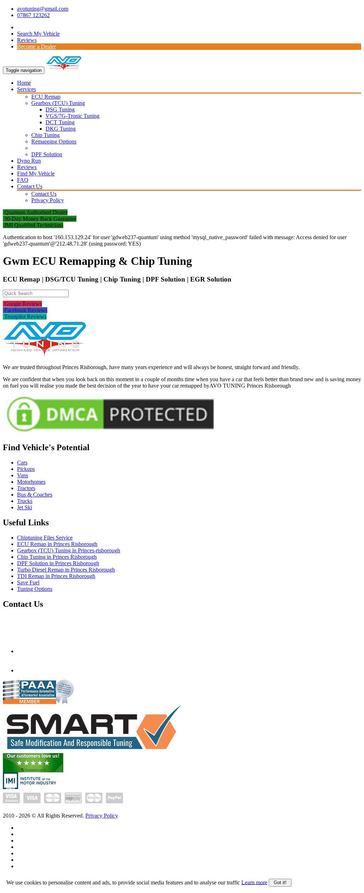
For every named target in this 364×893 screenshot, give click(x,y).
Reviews (27, 40)
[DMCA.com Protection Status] (110, 434)
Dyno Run (29, 161)
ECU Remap (45, 97)
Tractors (26, 488)
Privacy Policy (47, 200)
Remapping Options (53, 141)
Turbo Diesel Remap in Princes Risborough (66, 570)
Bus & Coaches (34, 495)
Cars (22, 462)
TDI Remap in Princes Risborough (56, 576)
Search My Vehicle (38, 34)
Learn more (254, 882)
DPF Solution (46, 154)
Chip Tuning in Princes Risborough (57, 557)
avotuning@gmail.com (42, 9)
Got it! (280, 882)
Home (24, 83)
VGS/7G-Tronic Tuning (73, 116)
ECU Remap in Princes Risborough (57, 544)
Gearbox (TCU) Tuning (58, 103)
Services (26, 89)
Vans (22, 475)
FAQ (22, 180)
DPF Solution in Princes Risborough (58, 563)
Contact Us (29, 186)
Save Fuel (28, 582)
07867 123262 (33, 15)
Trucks (24, 501)
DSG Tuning (60, 109)
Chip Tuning (45, 135)
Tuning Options (34, 589)
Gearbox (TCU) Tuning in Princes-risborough (68, 550)
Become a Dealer (36, 46)
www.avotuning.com (40, 670)
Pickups (26, 469)
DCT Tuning (60, 122)
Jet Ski (24, 507)
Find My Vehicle (36, 173)
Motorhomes (31, 482)
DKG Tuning (61, 129)
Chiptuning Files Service (45, 538)
